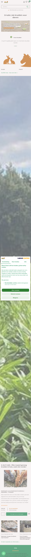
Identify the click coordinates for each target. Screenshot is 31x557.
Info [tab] (25, 261)
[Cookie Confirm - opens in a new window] (23, 258)
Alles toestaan (15, 290)
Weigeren (15, 297)
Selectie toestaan (15, 294)
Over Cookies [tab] (15, 261)
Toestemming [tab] (5, 261)
